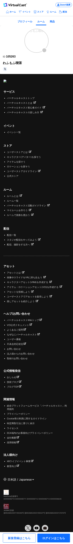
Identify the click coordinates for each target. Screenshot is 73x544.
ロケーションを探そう (18, 166)
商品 (52, 21)
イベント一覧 (14, 132)
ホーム (13, 11)
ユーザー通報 (14, 339)
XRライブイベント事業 (18, 461)
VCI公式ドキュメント (18, 325)
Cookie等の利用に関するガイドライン (27, 418)
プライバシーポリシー (18, 414)
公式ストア (12, 176)
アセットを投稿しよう (19, 292)
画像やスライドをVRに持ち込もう (25, 277)
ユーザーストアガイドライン (22, 171)
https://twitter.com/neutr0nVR (5, 69)
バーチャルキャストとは (20, 103)
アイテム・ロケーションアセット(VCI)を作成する (33, 287)
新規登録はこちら (19, 538)
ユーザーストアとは (17, 152)
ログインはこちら (53, 538)
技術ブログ (12, 382)
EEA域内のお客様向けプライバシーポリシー (30, 433)
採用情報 (11, 442)
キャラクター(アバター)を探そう (24, 157)
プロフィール (25, 21)
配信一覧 (11, 235)
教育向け (11, 466)
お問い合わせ (14, 349)
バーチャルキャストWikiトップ (23, 320)
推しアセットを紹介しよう (21, 301)
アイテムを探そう (16, 161)
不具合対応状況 (15, 344)
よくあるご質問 (15, 330)
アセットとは (14, 272)
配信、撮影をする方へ (19, 244)
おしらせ (11, 377)
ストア (40, 11)
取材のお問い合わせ (17, 358)
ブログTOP (12, 386)
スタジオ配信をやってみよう (22, 240)
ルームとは (13, 196)
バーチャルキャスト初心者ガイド (24, 107)
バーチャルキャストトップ (21, 98)
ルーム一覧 (12, 200)
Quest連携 (65, 4)
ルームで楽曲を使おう (19, 215)
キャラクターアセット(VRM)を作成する (28, 282)
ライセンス (12, 428)
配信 (65, 11)
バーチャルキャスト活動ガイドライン (27, 205)
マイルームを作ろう (17, 210)
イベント (26, 11)
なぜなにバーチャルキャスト (22, 334)
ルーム (53, 11)
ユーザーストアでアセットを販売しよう (28, 296)
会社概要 (11, 437)
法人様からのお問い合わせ (21, 353)
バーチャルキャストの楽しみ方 (23, 112)
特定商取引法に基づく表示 (21, 423)
